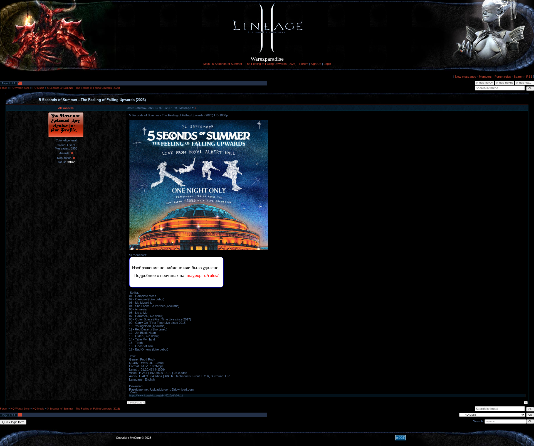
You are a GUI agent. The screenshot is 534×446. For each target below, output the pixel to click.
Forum (4, 88)
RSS (529, 76)
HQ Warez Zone (20, 88)
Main (206, 63)
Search (518, 76)
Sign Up (316, 63)
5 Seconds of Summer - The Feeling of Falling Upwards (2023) (83, 88)
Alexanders (66, 107)
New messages (465, 76)
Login (327, 63)
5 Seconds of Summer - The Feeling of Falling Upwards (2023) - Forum (260, 63)
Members (485, 76)
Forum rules (503, 76)
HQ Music (38, 88)
